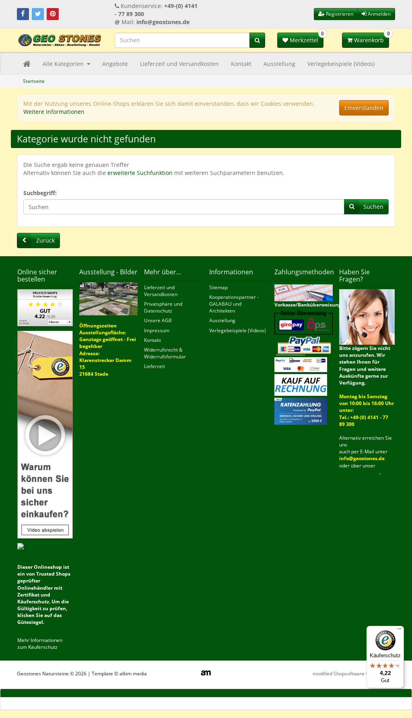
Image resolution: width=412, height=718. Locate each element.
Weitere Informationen (53, 111)
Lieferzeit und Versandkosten (179, 64)
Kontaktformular (359, 472)
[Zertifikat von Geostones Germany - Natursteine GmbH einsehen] (45, 307)
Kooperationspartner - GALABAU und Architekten (234, 304)
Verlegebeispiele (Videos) (341, 64)
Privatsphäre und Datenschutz (163, 307)
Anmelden (379, 13)
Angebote (115, 64)
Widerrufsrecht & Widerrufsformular (165, 353)
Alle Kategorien (64, 64)
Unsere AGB (158, 320)
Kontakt (241, 64)
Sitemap (218, 287)
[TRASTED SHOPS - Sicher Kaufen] (45, 434)
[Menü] (399, 631)
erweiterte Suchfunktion (140, 173)
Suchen (373, 206)
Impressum (156, 330)
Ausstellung (279, 64)
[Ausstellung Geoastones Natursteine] (108, 298)
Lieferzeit (154, 366)
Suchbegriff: (40, 193)
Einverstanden (363, 107)
